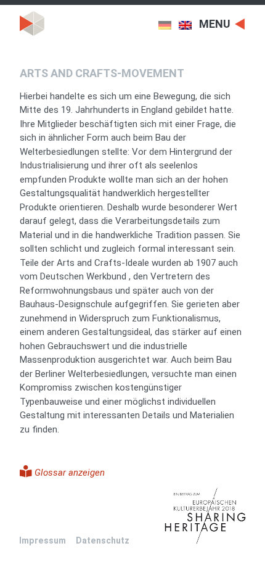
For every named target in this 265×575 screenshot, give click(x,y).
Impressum (42, 540)
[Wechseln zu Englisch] (189, 25)
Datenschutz (102, 540)
